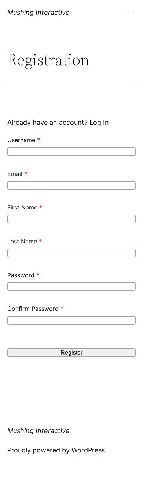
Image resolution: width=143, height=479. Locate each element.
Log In (99, 122)
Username (23, 140)
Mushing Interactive (38, 12)
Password (23, 275)
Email (17, 173)
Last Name (24, 241)
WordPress (88, 450)
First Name (24, 207)
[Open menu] (131, 12)
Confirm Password (35, 308)
